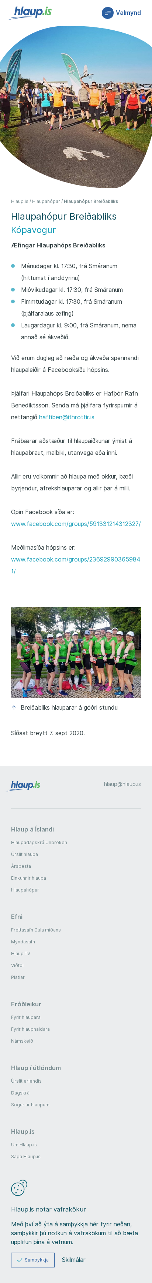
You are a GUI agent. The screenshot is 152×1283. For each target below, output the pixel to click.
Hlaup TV (20, 953)
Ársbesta (21, 866)
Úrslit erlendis (26, 1081)
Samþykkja (37, 1260)
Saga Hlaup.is (26, 1156)
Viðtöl (17, 965)
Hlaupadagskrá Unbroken (39, 842)
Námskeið (22, 1041)
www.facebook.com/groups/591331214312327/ (76, 523)
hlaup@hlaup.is (122, 784)
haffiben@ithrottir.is (66, 417)
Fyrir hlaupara (26, 1017)
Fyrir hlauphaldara (30, 1029)
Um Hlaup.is (24, 1144)
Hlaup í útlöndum (36, 1068)
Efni (17, 916)
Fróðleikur (26, 1004)
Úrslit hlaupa (24, 854)
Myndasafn (23, 941)
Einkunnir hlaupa (28, 878)
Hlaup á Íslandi (32, 829)
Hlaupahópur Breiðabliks (91, 201)
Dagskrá (20, 1093)
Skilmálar (74, 1260)
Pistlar (18, 977)
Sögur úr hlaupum (30, 1104)
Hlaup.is (19, 201)
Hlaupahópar (46, 201)
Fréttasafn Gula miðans (36, 930)
